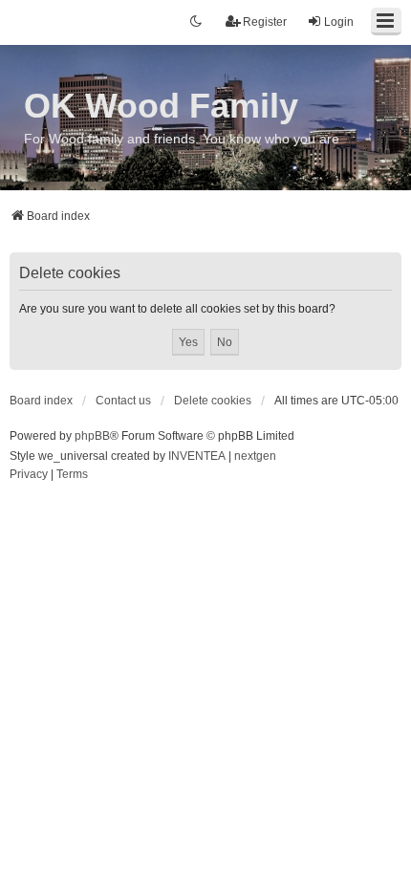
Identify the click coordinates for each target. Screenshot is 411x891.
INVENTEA (197, 456)
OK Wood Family (161, 105)
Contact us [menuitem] (123, 400)
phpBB (92, 436)
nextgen (255, 456)
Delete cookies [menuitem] (212, 400)
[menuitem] (29, 475)
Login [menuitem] (339, 22)
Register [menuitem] (265, 22)
